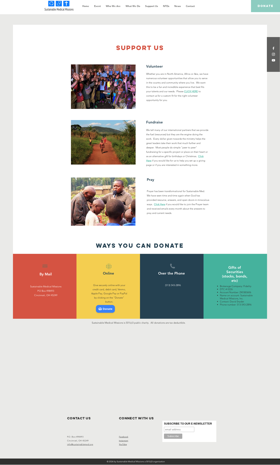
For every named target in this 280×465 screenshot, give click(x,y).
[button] (113, 6)
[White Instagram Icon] (273, 54)
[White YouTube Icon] (273, 60)
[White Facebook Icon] (273, 48)
